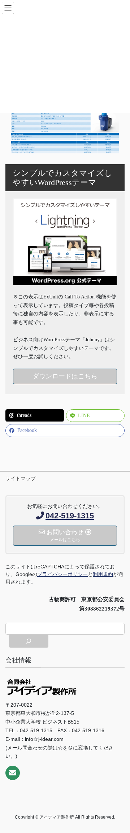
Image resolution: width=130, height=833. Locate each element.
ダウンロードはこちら (65, 376)
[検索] (28, 641)
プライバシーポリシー (62, 574)
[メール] (12, 773)
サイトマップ (20, 478)
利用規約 (103, 574)
